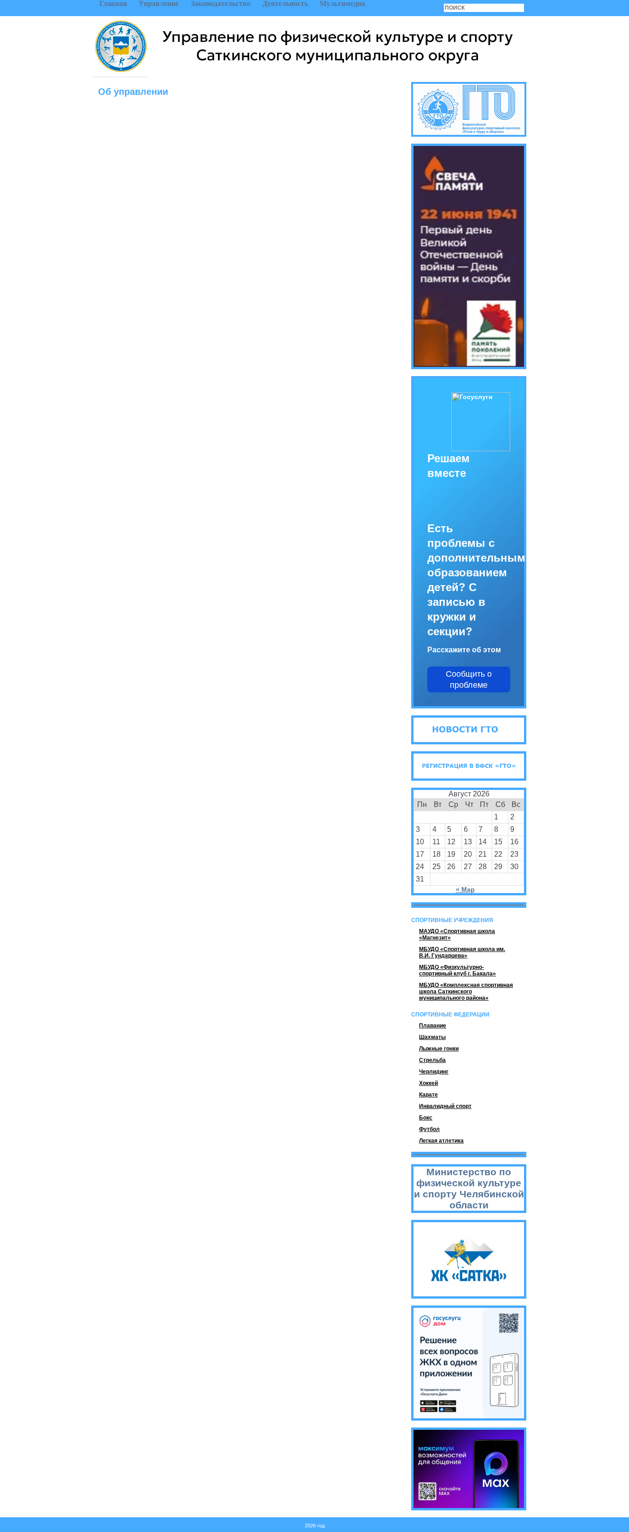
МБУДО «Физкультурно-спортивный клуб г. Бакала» (457, 970)
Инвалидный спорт (445, 1106)
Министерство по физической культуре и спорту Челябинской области (469, 1188)
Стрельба (432, 1060)
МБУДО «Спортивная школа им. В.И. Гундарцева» (462, 952)
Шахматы (432, 1037)
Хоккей (428, 1083)
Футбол (429, 1129)
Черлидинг (433, 1071)
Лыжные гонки (439, 1048)
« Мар (465, 889)
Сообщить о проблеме (469, 679)
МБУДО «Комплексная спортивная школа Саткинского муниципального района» (466, 991)
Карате (428, 1094)
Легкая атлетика (441, 1140)
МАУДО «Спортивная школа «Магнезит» (457, 934)
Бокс (425, 1117)
